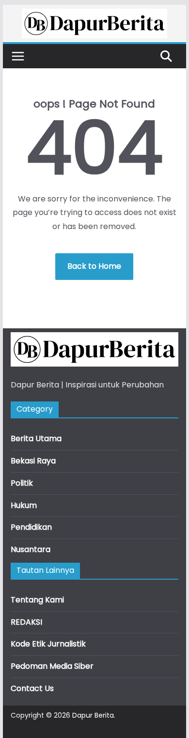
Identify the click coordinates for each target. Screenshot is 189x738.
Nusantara (30, 549)
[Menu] (18, 56)
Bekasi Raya (33, 460)
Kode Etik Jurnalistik (48, 643)
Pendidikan (31, 527)
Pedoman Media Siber (52, 666)
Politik (22, 483)
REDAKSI (26, 622)
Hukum (24, 505)
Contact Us (32, 688)
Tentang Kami (37, 599)
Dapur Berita (93, 715)
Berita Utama (36, 438)
